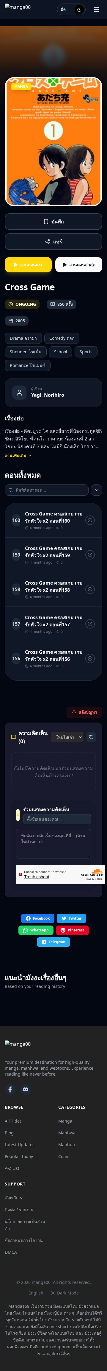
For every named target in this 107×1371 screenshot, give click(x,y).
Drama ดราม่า (23, 338)
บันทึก (57, 221)
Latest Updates (19, 1144)
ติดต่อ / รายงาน (19, 1209)
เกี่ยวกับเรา (15, 1198)
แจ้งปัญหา (88, 712)
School (60, 351)
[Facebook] (10, 1089)
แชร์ (57, 241)
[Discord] (25, 1089)
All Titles (13, 1121)
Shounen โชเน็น (26, 351)
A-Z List (12, 1168)
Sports (86, 351)
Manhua (66, 1144)
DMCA (11, 1252)
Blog (9, 1133)
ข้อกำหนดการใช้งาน (24, 1240)
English (36, 1293)
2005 (20, 320)
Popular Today (19, 1156)
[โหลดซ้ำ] (91, 737)
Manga (65, 1121)
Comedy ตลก (61, 338)
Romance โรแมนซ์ (27, 365)
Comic (64, 1156)
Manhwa (66, 1133)
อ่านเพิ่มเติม (15, 455)
